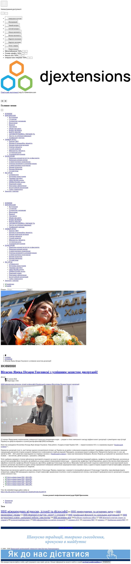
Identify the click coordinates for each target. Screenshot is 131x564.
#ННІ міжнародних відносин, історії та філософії (18, 384)
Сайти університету (16, 189)
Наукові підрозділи (15, 167)
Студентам (12, 119)
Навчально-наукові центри (18, 160)
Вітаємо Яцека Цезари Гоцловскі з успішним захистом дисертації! (49, 372)
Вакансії (12, 125)
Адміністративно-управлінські (19, 162)
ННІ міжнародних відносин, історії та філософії (34, 511)
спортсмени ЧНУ (88, 520)
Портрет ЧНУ (14, 141)
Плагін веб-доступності (10, 92)
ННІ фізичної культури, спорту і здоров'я (44, 514)
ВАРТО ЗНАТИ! (15, 132)
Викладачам (13, 123)
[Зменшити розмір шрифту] (22, 53)
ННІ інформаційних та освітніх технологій (49, 520)
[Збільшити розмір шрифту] (26, 53)
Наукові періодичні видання (19, 145)
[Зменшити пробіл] (28, 58)
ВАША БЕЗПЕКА (15, 130)
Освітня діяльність (15, 147)
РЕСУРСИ (8, 173)
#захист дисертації (72, 384)
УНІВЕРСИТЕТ (10, 139)
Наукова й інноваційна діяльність (20, 143)
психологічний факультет (20, 520)
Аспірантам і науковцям (17, 121)
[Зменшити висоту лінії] (20, 56)
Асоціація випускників (17, 154)
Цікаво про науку (15, 128)
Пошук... (4, 289)
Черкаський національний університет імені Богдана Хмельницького (35, 549)
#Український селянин (43, 384)
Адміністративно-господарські (19, 165)
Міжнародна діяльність (17, 150)
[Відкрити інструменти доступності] (4, 4)
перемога (101, 520)
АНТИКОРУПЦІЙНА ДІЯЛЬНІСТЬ (22, 134)
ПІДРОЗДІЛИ (10, 156)
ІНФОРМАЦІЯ (10, 115)
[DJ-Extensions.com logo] (65, 90)
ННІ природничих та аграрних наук (92, 511)
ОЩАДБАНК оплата (16, 180)
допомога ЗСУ (73, 520)
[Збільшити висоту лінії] (23, 56)
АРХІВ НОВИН (66, 528)
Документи (13, 126)
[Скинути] (2, 13)
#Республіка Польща (58, 384)
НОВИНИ (8, 114)
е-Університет (14, 175)
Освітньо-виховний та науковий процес (23, 163)
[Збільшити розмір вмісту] (26, 51)
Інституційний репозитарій (18, 187)
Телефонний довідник (16, 138)
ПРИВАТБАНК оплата (17, 182)
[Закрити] (6, 13)
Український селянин (58, 454)
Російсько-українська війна (85, 518)
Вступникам (13, 117)
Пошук (30, 289)
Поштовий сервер (15, 184)
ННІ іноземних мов (62, 517)
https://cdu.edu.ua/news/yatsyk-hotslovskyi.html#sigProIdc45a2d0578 (23, 492)
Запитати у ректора (11, 191)
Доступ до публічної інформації (20, 136)
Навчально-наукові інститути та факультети (24, 158)
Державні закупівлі (15, 178)
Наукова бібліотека (15, 169)
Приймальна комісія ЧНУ (116, 520)
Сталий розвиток (15, 149)
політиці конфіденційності (92, 562)
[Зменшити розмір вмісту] (23, 51)
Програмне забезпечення (17, 186)
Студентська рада (15, 152)
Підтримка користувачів (17, 176)
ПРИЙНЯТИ (106, 562)
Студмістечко (13, 171)
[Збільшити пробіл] (31, 58)
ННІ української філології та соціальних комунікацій (94, 515)
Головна (8, 357)
